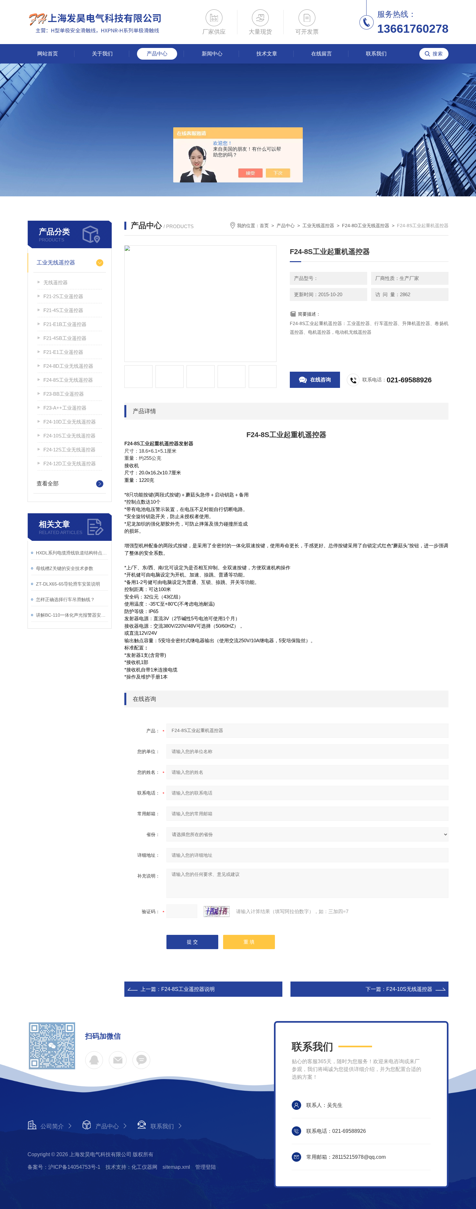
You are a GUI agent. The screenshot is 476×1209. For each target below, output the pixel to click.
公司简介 (52, 1126)
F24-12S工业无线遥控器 (69, 449)
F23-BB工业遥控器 (63, 394)
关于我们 (102, 53)
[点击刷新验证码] (217, 911)
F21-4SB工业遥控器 (64, 338)
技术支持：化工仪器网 (131, 1167)
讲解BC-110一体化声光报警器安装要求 (72, 615)
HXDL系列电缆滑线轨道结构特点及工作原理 (72, 552)
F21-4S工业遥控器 (63, 310)
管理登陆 (205, 1167)
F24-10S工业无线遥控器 (69, 435)
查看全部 (48, 484)
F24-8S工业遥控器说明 (188, 989)
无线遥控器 (55, 282)
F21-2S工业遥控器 (63, 296)
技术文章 (266, 53)
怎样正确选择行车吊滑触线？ (65, 599)
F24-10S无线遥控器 (409, 989)
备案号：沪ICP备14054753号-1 (64, 1167)
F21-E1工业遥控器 (63, 352)
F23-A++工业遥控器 (64, 408)
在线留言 (321, 53)
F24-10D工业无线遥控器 (69, 421)
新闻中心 (212, 53)
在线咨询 (320, 379)
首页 (264, 225)
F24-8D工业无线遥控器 (68, 366)
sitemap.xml (176, 1167)
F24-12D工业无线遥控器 (69, 463)
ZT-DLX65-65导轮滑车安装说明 (68, 584)
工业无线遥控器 (56, 263)
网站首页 (47, 53)
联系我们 (376, 53)
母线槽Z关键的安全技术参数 (64, 568)
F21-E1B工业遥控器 (64, 324)
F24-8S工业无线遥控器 (68, 380)
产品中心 (157, 53)
